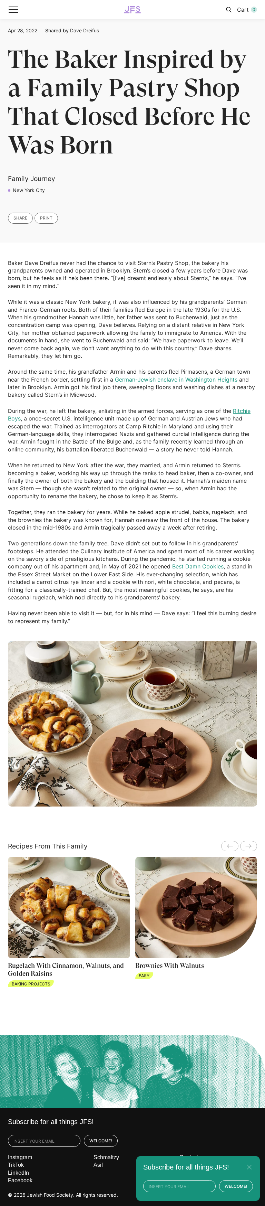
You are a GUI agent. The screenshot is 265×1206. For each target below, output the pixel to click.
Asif (98, 1165)
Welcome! (100, 1140)
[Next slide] (248, 846)
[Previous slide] (229, 846)
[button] (13, 9)
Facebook (20, 1180)
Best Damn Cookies (198, 566)
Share (20, 218)
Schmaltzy (106, 1157)
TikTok (16, 1165)
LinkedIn (18, 1173)
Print (46, 218)
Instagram (20, 1157)
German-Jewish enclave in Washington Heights (176, 379)
